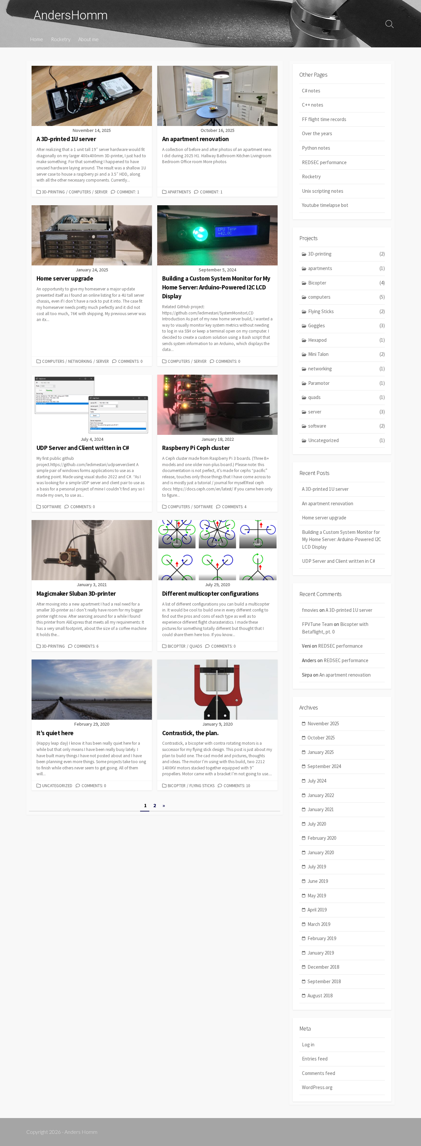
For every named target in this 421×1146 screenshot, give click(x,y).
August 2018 (320, 995)
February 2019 (322, 938)
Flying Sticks (201, 785)
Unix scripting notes (322, 191)
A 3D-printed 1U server (325, 489)
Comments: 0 (130, 361)
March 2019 (319, 924)
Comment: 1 (128, 191)
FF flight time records (324, 119)
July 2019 (317, 866)
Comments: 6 (86, 646)
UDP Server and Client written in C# (338, 561)
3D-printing (53, 191)
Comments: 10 (237, 785)
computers (80, 191)
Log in (308, 1044)
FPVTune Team (317, 624)
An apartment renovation (327, 503)
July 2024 (317, 781)
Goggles (346, 325)
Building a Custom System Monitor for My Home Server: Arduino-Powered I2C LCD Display (341, 539)
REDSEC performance (324, 162)
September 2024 (324, 766)
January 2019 (321, 953)
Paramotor (346, 383)
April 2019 (317, 910)
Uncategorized (57, 785)
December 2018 (323, 967)
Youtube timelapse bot (325, 205)
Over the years (317, 133)
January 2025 (321, 752)
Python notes (316, 148)
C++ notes (312, 105)
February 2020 (322, 838)
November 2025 (323, 723)
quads (195, 646)
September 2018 (324, 981)
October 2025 (321, 738)
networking (80, 361)
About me (88, 39)
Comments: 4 (234, 506)
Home (36, 39)
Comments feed (318, 1073)
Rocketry (60, 39)
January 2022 (321, 795)
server (101, 191)
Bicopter (177, 646)
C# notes (311, 90)
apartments (179, 191)
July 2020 (317, 824)
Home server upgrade (324, 517)
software (51, 506)
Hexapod (346, 340)
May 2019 (317, 895)
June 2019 (318, 881)
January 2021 (321, 809)
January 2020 (321, 852)
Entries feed (315, 1059)
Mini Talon (346, 354)
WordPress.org (317, 1087)
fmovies (310, 610)
